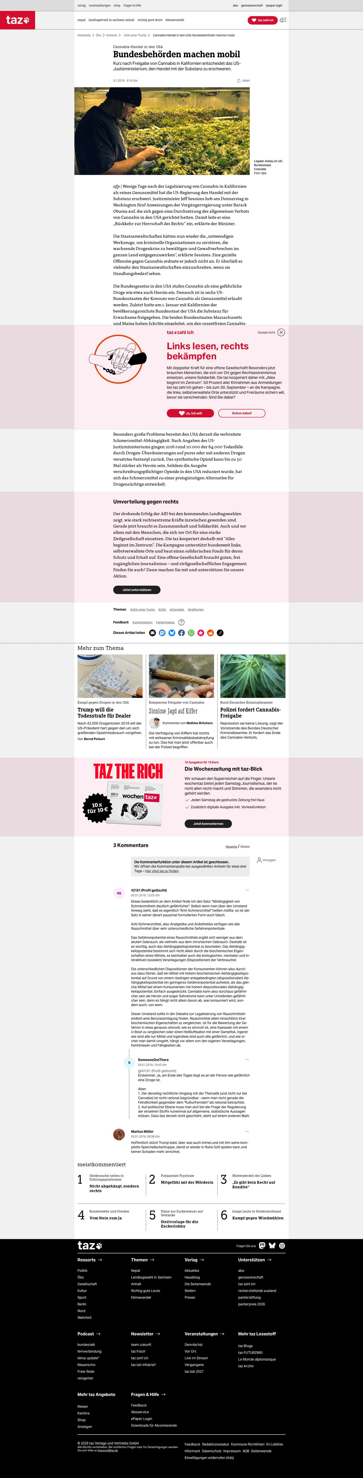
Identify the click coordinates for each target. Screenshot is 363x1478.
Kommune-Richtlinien (248, 1444)
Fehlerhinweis (165, 622)
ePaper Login (141, 1419)
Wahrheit (85, 1317)
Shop (82, 1420)
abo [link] (235, 5)
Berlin (82, 1304)
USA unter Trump (135, 35)
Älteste (245, 846)
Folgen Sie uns (246, 1246)
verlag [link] (82, 5)
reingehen (85, 1378)
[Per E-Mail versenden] (152, 633)
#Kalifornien (196, 609)
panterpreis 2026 (251, 1304)
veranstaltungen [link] (100, 5)
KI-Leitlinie (274, 1444)
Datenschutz (212, 1451)
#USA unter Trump (142, 609)
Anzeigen (85, 1427)
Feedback (139, 1405)
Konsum (111, 35)
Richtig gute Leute (145, 1291)
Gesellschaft (87, 1284)
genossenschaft (250, 1277)
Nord (81, 1311)
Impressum (232, 1451)
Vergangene (194, 1365)
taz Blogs (245, 1346)
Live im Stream (196, 1358)
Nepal (135, 1270)
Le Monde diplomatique (257, 1359)
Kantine (83, 1413)
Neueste (231, 846)
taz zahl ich (246, 1284)
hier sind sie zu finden (162, 871)
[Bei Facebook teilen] (181, 633)
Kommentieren (143, 622)
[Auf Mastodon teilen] (162, 633)
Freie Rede (86, 1371)
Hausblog (192, 1277)
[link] (83, 20)
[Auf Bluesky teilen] (171, 633)
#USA (162, 609)
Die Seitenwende (198, 1284)
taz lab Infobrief (143, 1365)
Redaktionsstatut (216, 1444)
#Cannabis (177, 609)
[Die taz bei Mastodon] (262, 1248)
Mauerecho (86, 1365)
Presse (190, 1297)
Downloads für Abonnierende (154, 1425)
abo (241, 1270)
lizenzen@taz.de (108, 1450)
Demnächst (194, 1344)
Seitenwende (261, 1451)
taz (90, 1246)
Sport (82, 1297)
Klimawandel (141, 1297)
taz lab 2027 (194, 1371)
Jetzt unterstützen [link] (136, 590)
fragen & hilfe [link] (132, 5)
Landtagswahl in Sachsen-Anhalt (151, 1280)
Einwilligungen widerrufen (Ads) (209, 1458)
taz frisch (138, 1351)
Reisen (83, 1406)
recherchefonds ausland (257, 1291)
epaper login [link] (274, 5)
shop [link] (117, 5)
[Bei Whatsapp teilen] (191, 633)
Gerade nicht (266, 332)
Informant (193, 1451)
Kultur (82, 1291)
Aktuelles (192, 1270)
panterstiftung (249, 1297)
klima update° (88, 1358)
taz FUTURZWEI (250, 1352)
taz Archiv (246, 1366)
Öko (98, 35)
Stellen (190, 1291)
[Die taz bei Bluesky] (272, 1248)
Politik (82, 1270)
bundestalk (86, 1344)
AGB (246, 1451)
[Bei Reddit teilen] (210, 633)
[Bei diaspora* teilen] (200, 633)
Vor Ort (190, 1351)
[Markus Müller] (119, 1134)
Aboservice (140, 1412)
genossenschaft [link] (252, 5)
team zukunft (141, 1344)
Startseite (84, 35)
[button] (283, 20)
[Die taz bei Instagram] (282, 1248)
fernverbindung (89, 1351)
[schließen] (281, 332)
